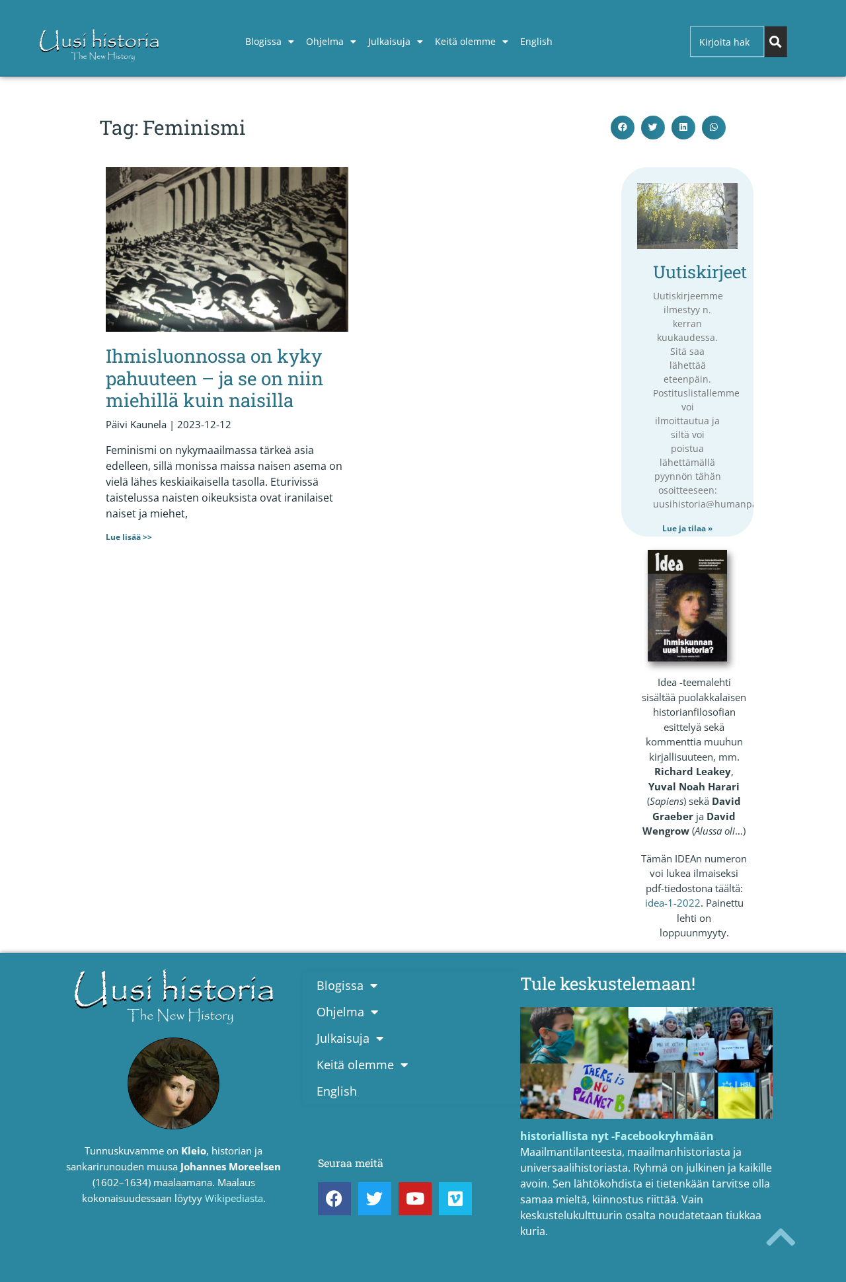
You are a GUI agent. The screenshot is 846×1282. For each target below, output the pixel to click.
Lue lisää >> (129, 537)
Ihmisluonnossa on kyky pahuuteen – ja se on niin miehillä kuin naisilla (214, 378)
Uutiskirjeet (700, 271)
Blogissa (263, 41)
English (536, 41)
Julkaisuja (389, 41)
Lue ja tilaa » (687, 528)
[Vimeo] (455, 1198)
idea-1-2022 (673, 902)
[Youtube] (415, 1198)
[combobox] (727, 41)
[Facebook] (334, 1198)
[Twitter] (374, 1198)
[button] (622, 127)
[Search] (775, 41)
